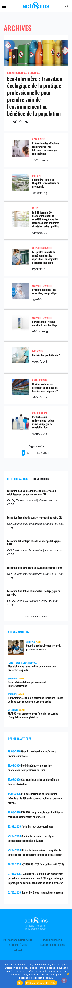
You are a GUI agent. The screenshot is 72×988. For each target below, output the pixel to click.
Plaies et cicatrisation (17, 662)
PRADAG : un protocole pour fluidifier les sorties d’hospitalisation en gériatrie (33, 715)
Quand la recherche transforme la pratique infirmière (43, 647)
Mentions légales (18, 944)
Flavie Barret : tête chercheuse (37, 826)
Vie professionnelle (42, 248)
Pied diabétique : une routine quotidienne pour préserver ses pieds (32, 668)
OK (19, 983)
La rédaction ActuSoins (52, 944)
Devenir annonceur (52, 940)
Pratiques (32, 662)
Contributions (39, 412)
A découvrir (38, 139)
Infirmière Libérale (17, 72)
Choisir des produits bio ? (46, 355)
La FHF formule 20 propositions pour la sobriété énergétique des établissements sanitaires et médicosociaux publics (45, 219)
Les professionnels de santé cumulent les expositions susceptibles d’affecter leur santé (45, 257)
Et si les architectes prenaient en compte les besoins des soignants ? (45, 387)
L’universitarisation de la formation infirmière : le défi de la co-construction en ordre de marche (35, 699)
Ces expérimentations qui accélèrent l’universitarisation (27, 684)
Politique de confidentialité (17, 940)
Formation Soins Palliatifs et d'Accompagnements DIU (34, 568)
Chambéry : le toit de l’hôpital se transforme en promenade (45, 183)
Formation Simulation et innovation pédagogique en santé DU (33, 592)
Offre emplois (41, 479)
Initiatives (37, 175)
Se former (30, 641)
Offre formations (17, 479)
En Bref (36, 208)
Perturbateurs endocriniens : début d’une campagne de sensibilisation (43, 422)
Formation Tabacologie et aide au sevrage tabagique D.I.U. (34, 542)
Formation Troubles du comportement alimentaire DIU (34, 517)
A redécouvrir (39, 380)
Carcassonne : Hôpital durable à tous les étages (45, 323)
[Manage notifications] (64, 980)
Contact (18, 949)
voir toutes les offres (36, 616)
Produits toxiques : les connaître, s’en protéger (44, 291)
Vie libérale (34, 72)
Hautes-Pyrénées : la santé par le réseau (42, 892)
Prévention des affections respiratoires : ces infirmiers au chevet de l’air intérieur (45, 148)
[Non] (67, 974)
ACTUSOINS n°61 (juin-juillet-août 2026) (42, 864)
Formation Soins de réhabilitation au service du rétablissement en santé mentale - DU (31, 492)
